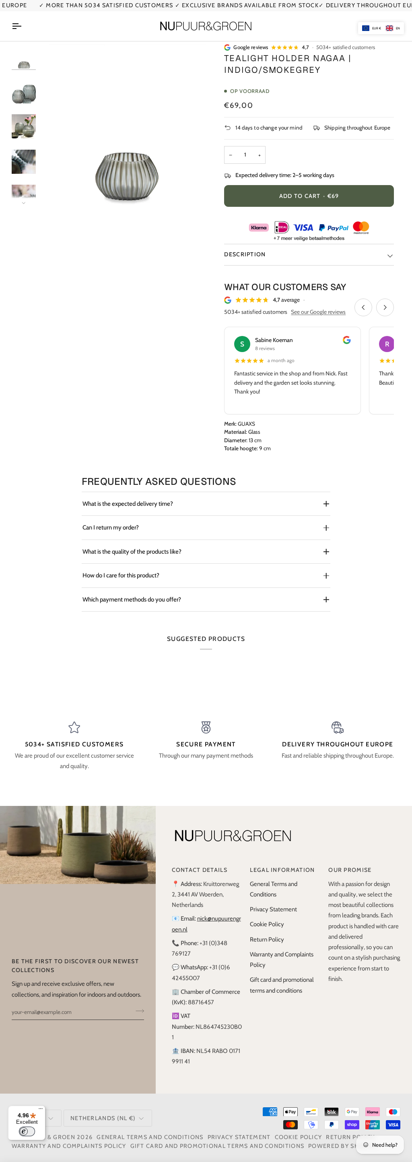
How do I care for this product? (120, 575)
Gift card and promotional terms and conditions (217, 1146)
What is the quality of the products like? (131, 551)
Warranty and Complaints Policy (69, 1146)
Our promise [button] (349, 870)
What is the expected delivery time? (127, 503)
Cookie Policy (267, 924)
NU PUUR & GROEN (46, 1137)
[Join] (137, 1011)
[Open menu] (24, 26)
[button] (381, 28)
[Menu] (40, 1110)
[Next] (385, 307)
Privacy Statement (273, 909)
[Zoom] (60, 190)
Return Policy (267, 939)
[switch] (27, 1131)
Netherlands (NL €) (103, 1118)
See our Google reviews (318, 311)
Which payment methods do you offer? (131, 599)
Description (245, 254)
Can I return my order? (110, 527)
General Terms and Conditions (150, 1137)
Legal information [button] (282, 870)
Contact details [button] (199, 870)
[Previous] (363, 307)
